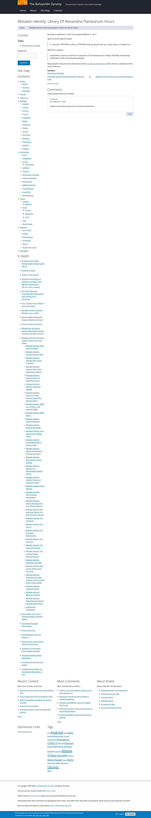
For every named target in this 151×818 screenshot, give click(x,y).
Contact (58, 10)
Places (22, 199)
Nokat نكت (24, 98)
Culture (25, 107)
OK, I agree (120, 814)
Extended (26, 91)
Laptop (58, 751)
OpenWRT (62, 755)
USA (24, 221)
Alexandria (29, 214)
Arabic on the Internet (30, 275)
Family (22, 81)
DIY (63, 743)
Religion (26, 145)
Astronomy (27, 230)
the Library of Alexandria (96, 64)
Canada (25, 201)
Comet (66, 736)
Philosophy (27, 142)
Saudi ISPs (27, 192)
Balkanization (58, 736)
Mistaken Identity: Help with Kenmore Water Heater (35, 434)
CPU (59, 743)
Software (26, 168)
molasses (54, 99)
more (20, 716)
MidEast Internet (29, 185)
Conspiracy (51, 740)
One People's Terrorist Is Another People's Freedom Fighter (32, 616)
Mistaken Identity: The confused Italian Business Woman (34, 554)
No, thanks (130, 814)
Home (23, 10)
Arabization (27, 158)
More (49, 771)
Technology (24, 152)
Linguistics (27, 118)
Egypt (25, 207)
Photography (28, 237)
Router (58, 759)
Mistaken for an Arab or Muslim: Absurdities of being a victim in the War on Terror (33, 331)
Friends (23, 94)
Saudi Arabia (27, 224)
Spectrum (51, 763)
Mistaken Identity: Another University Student (33, 387)
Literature (26, 125)
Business (26, 138)
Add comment (52, 83)
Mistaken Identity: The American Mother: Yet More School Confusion (35, 512)
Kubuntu (51, 751)
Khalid (25, 84)
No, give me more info (41, 815)
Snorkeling (27, 240)
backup (50, 736)
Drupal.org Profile (108, 704)
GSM (55, 746)
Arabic (70, 732)
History (25, 114)
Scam (65, 760)
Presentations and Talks (31, 46)
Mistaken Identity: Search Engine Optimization (33, 495)
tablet (57, 763)
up (90, 77)
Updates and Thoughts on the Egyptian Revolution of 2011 (32, 672)
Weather (28, 204)
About (33, 10)
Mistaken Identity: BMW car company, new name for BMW (35, 407)
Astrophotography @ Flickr (111, 708)
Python (70, 756)
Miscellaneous (28, 195)
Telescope (64, 763)
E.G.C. (27, 217)
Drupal (25, 162)
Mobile (67, 751)
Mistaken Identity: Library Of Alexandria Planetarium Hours (34, 451)
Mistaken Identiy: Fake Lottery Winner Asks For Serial (34, 568)
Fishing (25, 233)
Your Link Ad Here (25, 732)
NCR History (27, 182)
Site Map (45, 10)
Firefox (50, 747)
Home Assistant (65, 746)
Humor (25, 131)
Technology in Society (55, 73)
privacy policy (35, 796)
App (64, 733)
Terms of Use (50, 791)
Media (25, 121)
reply (130, 114)
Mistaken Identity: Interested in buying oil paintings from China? (35, 601)
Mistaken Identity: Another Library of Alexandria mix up (33, 378)
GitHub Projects (107, 701)
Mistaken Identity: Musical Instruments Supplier (114, 77)
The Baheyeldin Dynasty (45, 786)
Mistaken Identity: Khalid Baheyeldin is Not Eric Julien (33, 442)
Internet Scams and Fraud (32, 324)
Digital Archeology (30, 178)
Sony (70, 759)
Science (25, 111)
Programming (28, 188)
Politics (25, 128)
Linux (25, 155)
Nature (25, 244)
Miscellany (24, 251)
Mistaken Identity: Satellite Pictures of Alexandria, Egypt (33, 480)
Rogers (51, 759)
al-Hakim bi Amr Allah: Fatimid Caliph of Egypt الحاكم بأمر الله (33, 263)
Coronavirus (62, 739)
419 (48, 733)
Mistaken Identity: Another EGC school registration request (33, 369)
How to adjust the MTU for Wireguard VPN (36, 696)
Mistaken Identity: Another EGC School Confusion (33, 360)
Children (26, 149)
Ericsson (69, 743)
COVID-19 (52, 743)
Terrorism (26, 135)
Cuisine (28, 210)
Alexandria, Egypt (28, 270)
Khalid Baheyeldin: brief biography (114, 690)
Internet (26, 171)
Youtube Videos (107, 697)
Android (57, 732)
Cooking (26, 104)
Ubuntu (53, 767)
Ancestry (26, 87)
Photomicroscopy (29, 247)
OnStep (52, 755)
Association (29, 164)
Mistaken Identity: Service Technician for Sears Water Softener (34, 503)
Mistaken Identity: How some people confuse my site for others (53, 28)
